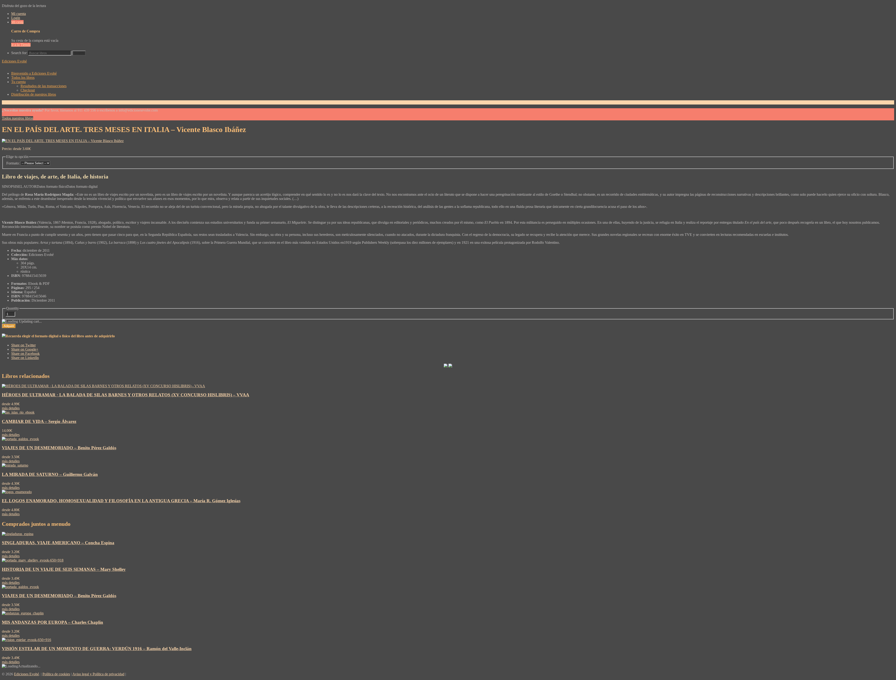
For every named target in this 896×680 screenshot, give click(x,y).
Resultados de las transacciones (43, 86)
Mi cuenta (18, 14)
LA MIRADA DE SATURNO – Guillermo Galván (50, 474)
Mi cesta (17, 22)
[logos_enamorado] (17, 492)
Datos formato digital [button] (82, 186)
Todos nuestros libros (17, 118)
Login (15, 18)
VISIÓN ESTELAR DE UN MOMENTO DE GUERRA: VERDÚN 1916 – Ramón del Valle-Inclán (97, 648)
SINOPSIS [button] (10, 186)
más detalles (11, 408)
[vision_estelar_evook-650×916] (26, 640)
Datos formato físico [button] (51, 186)
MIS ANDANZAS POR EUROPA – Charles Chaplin (52, 622)
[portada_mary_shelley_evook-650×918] (32, 560)
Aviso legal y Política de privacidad (98, 674)
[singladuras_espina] (17, 534)
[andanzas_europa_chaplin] (23, 613)
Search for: (19, 53)
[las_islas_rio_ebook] (18, 412)
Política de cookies (56, 674)
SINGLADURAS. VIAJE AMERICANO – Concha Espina (58, 542)
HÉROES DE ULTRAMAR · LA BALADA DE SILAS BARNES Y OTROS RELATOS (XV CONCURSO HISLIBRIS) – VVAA (125, 394)
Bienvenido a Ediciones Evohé (34, 73)
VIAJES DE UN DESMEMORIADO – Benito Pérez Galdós (59, 447)
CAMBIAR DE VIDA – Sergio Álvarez (39, 421)
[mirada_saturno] (15, 465)
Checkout (28, 90)
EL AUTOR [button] (27, 186)
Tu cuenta (18, 82)
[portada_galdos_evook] (20, 439)
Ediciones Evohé (14, 61)
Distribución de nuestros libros (33, 94)
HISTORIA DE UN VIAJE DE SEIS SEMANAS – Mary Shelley (64, 569)
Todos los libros (23, 78)
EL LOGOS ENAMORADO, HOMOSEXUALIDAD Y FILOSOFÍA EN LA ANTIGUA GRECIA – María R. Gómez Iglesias (121, 500)
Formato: (13, 163)
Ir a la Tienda (21, 45)
